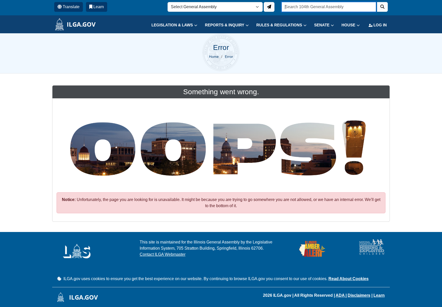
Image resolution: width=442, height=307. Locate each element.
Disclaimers (359, 295)
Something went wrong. (221, 92)
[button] (170, 25)
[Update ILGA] (269, 7)
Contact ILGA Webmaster (162, 254)
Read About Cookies (348, 279)
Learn (379, 295)
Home (214, 57)
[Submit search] (382, 7)
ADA (341, 295)
